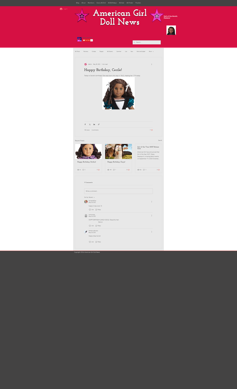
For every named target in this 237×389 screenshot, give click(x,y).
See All (160, 140)
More (150, 51)
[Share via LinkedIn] (94, 124)
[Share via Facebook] (85, 124)
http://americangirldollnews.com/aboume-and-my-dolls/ (94, 351)
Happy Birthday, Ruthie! (86, 162)
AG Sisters (110, 51)
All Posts (77, 51)
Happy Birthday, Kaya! (116, 162)
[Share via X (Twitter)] (90, 124)
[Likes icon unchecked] (90, 210)
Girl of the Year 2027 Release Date (148, 148)
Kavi (132, 51)
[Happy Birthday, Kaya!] (118, 151)
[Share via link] (99, 124)
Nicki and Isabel (141, 51)
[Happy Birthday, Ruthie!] (88, 151)
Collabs (94, 51)
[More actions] (152, 64)
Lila (126, 51)
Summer (119, 51)
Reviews (86, 51)
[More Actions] (152, 202)
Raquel (101, 51)
